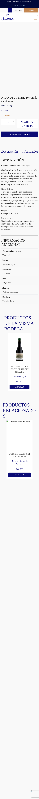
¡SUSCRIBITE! (19, 5)
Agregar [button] (19, 387)
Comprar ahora (19, 134)
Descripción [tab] (9, 151)
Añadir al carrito (27, 123)
